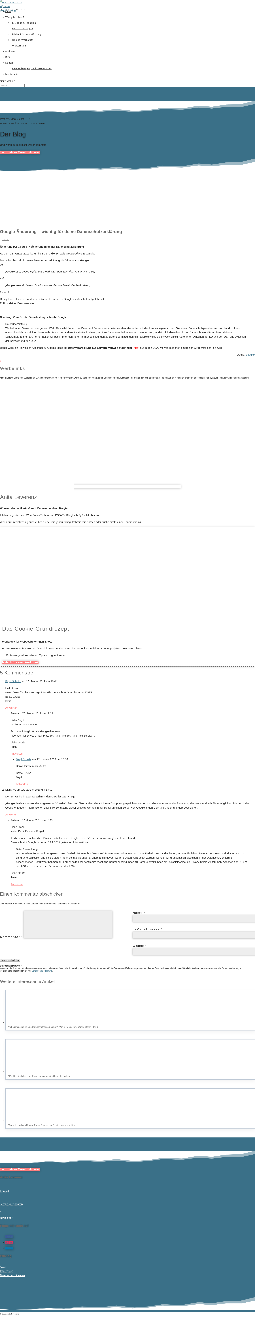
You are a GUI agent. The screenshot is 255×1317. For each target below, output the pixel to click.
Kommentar (11, 937)
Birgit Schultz (13, 681)
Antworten (11, 707)
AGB (3, 1266)
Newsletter (6, 1217)
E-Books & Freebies (24, 23)
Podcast (10, 51)
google (250, 354)
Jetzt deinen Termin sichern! (20, 152)
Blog (8, 57)
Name (139, 912)
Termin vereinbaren (11, 1204)
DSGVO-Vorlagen (22, 28)
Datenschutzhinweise (12, 1275)
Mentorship (11, 74)
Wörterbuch (19, 45)
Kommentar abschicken (10, 960)
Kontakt (9, 62)
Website (140, 946)
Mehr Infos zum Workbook (20, 662)
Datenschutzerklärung (42, 971)
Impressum (6, 1271)
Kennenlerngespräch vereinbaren (32, 68)
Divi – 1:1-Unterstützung (26, 34)
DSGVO (5, 239)
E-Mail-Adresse (148, 929)
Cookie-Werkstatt (22, 40)
